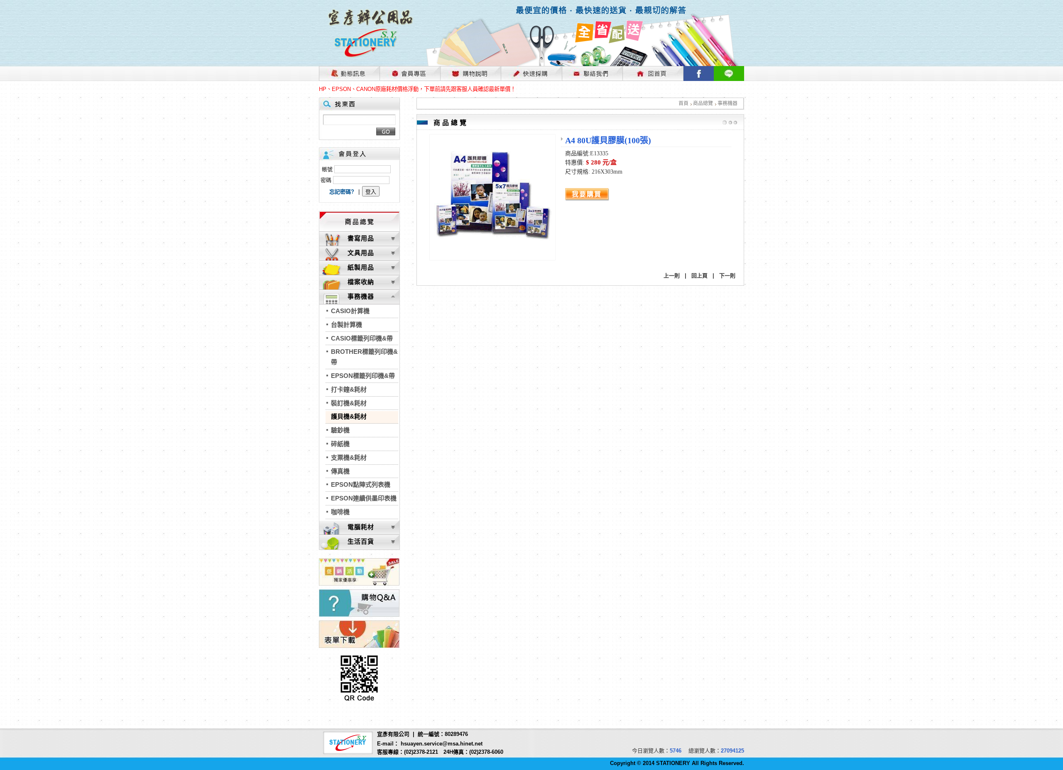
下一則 (727, 275)
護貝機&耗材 (349, 416)
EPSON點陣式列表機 (360, 484)
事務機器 (727, 103)
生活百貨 (361, 541)
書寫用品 (361, 238)
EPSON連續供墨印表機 (364, 498)
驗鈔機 (340, 430)
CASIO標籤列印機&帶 (362, 338)
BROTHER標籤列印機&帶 (364, 356)
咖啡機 (340, 511)
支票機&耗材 (349, 457)
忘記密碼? (341, 192)
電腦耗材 (361, 526)
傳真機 (340, 471)
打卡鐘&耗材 (349, 389)
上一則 (672, 275)
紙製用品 (361, 267)
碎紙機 (340, 443)
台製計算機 (346, 324)
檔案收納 (361, 281)
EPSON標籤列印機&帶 (363, 375)
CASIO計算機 (350, 310)
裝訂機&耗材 (349, 403)
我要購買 (587, 194)
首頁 (683, 103)
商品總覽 (703, 103)
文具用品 (361, 252)
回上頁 (699, 275)
